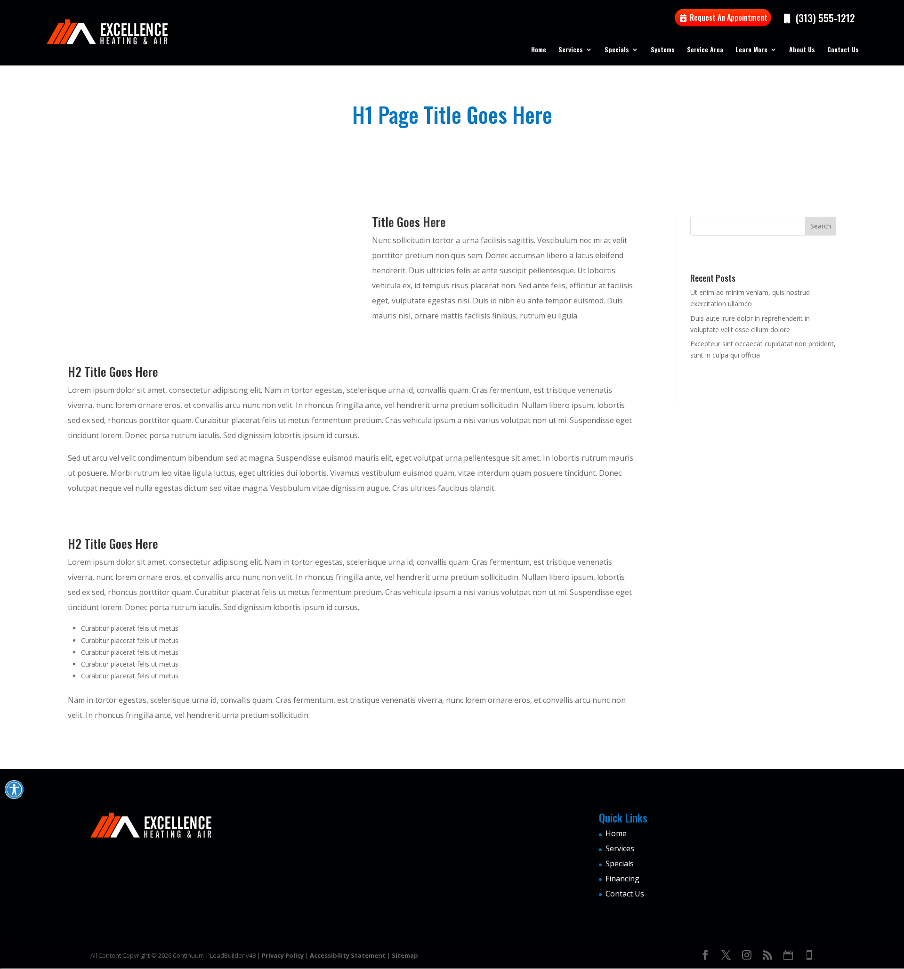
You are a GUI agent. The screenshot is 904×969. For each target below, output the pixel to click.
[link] (705, 955)
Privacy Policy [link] (283, 955)
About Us (802, 50)
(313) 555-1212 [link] (824, 17)
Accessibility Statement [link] (348, 955)
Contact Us (843, 50)
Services (570, 50)
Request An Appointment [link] (727, 17)
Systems (663, 50)
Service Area (705, 50)
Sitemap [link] (405, 955)
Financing (622, 878)
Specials (617, 50)
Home (538, 50)
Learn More (751, 50)
